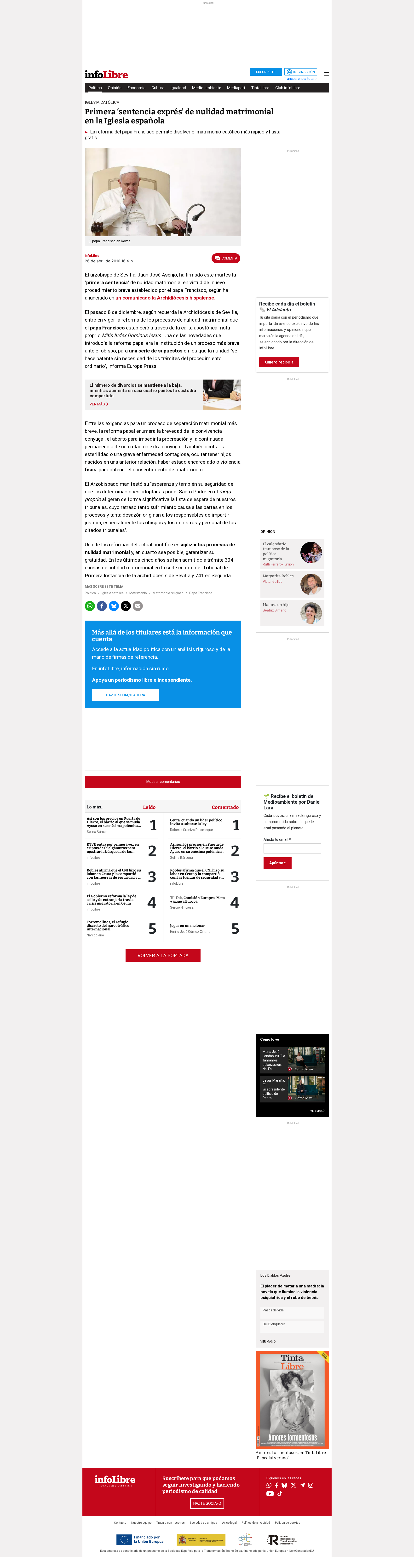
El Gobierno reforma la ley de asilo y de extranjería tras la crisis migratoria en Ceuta (111, 899)
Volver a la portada (163, 955)
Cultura (157, 87)
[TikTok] (279, 1494)
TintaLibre (260, 87)
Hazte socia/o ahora (125, 695)
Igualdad (178, 87)
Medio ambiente (206, 87)
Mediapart (236, 87)
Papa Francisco (200, 593)
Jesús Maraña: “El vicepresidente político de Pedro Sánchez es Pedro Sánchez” (274, 1089)
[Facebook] (276, 1486)
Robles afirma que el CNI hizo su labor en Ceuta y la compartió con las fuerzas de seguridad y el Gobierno (114, 875)
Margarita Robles (278, 576)
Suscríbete (266, 72)
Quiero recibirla (279, 362)
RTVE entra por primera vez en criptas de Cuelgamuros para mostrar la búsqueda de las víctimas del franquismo (113, 849)
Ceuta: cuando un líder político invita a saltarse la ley (196, 822)
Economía (136, 87)
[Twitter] (293, 1486)
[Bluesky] (284, 1486)
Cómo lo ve (269, 1039)
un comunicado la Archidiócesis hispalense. (165, 298)
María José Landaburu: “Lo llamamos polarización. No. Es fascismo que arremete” (274, 1060)
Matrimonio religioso (168, 593)
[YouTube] (270, 1494)
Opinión (114, 87)
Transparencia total (299, 79)
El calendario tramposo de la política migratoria (276, 551)
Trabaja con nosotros (170, 1522)
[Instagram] (310, 1486)
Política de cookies (287, 1522)
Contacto (120, 1522)
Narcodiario (95, 935)
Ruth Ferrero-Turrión (278, 564)
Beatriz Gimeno (274, 610)
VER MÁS (316, 1111)
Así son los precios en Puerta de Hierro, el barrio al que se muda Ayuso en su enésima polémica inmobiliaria (113, 823)
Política (95, 87)
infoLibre (93, 857)
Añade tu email (277, 839)
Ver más (266, 1341)
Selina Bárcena (98, 832)
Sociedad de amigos (203, 1522)
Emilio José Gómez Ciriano (190, 932)
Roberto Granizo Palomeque (191, 830)
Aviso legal (229, 1522)
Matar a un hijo (276, 604)
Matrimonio (138, 593)
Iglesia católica (113, 593)
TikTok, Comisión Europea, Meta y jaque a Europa (197, 900)
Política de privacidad (256, 1522)
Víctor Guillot (272, 581)
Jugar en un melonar (187, 925)
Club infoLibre (287, 87)
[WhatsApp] (268, 1486)
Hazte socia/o (207, 1503)
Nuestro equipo (141, 1522)
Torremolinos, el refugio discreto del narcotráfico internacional (108, 925)
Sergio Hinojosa (182, 907)
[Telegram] (302, 1486)
